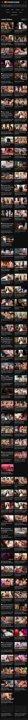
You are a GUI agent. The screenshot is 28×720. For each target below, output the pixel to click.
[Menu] (2, 2)
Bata (12, 9)
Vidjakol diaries (14, 14)
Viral (23, 9)
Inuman (7, 9)
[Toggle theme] (25, 2)
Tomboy (8, 12)
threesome (14, 12)
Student (17, 9)
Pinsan (20, 12)
